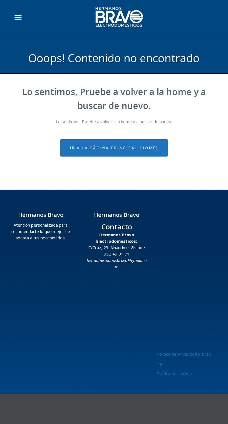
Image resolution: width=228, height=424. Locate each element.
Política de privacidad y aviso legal (184, 358)
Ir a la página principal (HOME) (114, 147)
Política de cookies (174, 373)
